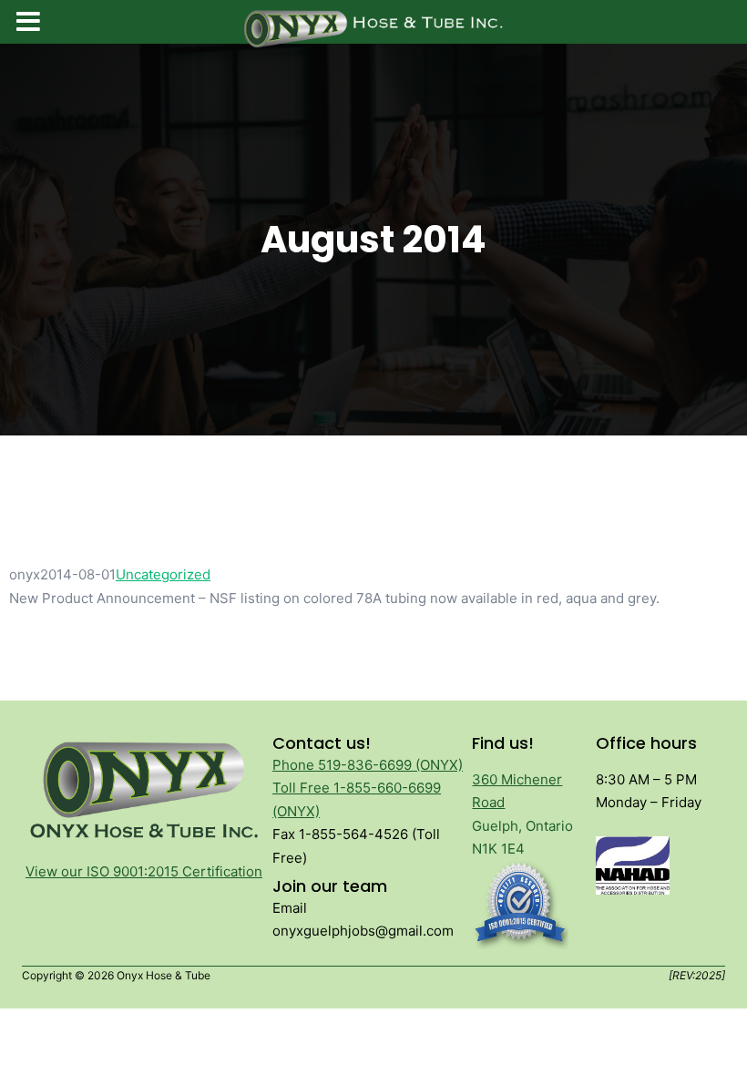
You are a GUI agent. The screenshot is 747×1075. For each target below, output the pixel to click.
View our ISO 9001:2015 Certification (144, 871)
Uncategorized (163, 574)
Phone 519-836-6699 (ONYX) (367, 764)
